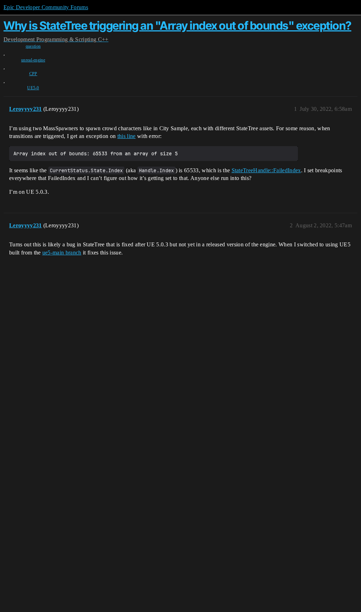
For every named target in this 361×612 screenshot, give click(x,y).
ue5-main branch (61, 253)
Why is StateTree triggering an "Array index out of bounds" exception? (177, 25)
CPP (33, 73)
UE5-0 (33, 87)
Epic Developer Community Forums (46, 7)
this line (126, 136)
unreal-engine (33, 60)
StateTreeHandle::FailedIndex (266, 170)
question (33, 46)
